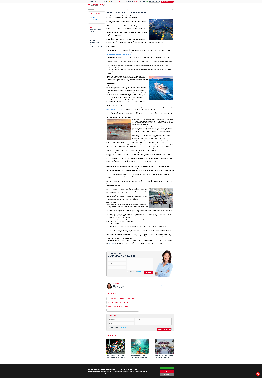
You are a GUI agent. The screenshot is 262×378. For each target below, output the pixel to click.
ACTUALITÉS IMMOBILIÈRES (95, 29)
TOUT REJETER (166, 371)
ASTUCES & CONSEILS (94, 33)
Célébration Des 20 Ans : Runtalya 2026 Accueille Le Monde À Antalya (115, 356)
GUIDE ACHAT (92, 31)
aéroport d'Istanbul (111, 52)
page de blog (112, 243)
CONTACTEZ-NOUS (169, 5)
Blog (99, 9)
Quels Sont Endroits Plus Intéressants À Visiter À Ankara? (121, 298)
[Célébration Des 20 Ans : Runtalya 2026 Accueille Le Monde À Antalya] (115, 353)
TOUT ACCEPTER (167, 368)
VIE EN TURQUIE (93, 35)
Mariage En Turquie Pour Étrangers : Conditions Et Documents (164, 356)
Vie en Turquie (104, 9)
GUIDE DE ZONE (93, 37)
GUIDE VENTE (92, 44)
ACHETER (120, 5)
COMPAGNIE (152, 5)
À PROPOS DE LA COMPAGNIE (96, 46)
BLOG (160, 5)
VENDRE (127, 5)
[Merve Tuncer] (109, 286)
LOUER (134, 5)
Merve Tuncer (118, 286)
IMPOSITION (92, 38)
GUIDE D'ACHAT (142, 5)
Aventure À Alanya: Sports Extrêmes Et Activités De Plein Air (139, 356)
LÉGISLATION (92, 40)
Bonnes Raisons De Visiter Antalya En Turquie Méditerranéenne (123, 310)
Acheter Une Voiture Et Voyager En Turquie (118, 306)
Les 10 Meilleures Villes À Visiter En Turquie (118, 302)
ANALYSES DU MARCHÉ (94, 42)
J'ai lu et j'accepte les (135, 272)
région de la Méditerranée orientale (114, 109)
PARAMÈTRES (167, 374)
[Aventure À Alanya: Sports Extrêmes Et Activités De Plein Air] (140, 353)
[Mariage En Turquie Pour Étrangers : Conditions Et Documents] (164, 353)
